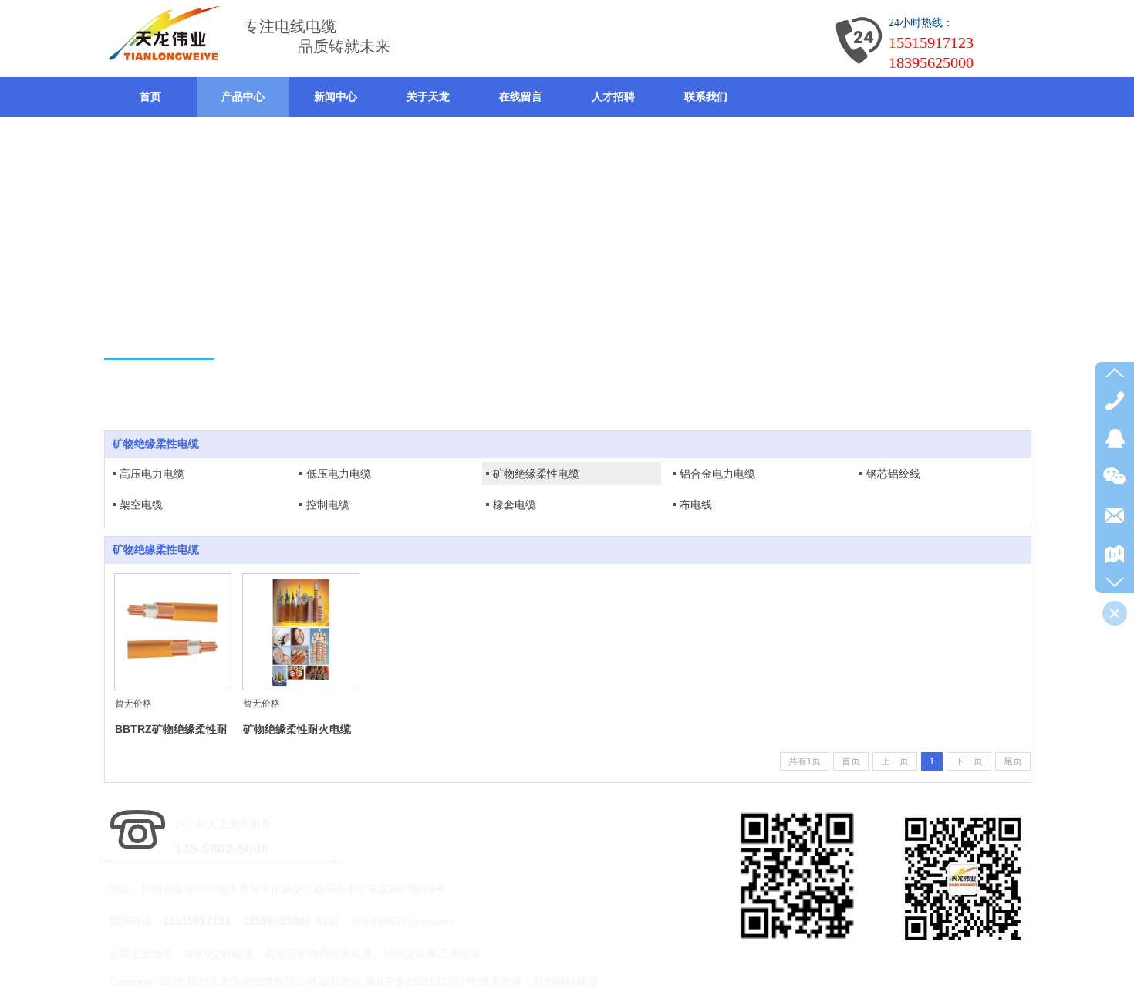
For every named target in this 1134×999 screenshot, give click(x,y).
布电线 (696, 504)
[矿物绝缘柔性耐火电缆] (300, 631)
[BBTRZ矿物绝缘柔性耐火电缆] (172, 631)
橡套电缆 (514, 504)
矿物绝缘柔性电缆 (536, 473)
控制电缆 (327, 504)
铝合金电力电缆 (717, 473)
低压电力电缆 (338, 473)
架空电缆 (141, 504)
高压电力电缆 (152, 473)
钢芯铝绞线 (893, 473)
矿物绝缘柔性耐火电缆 (297, 729)
